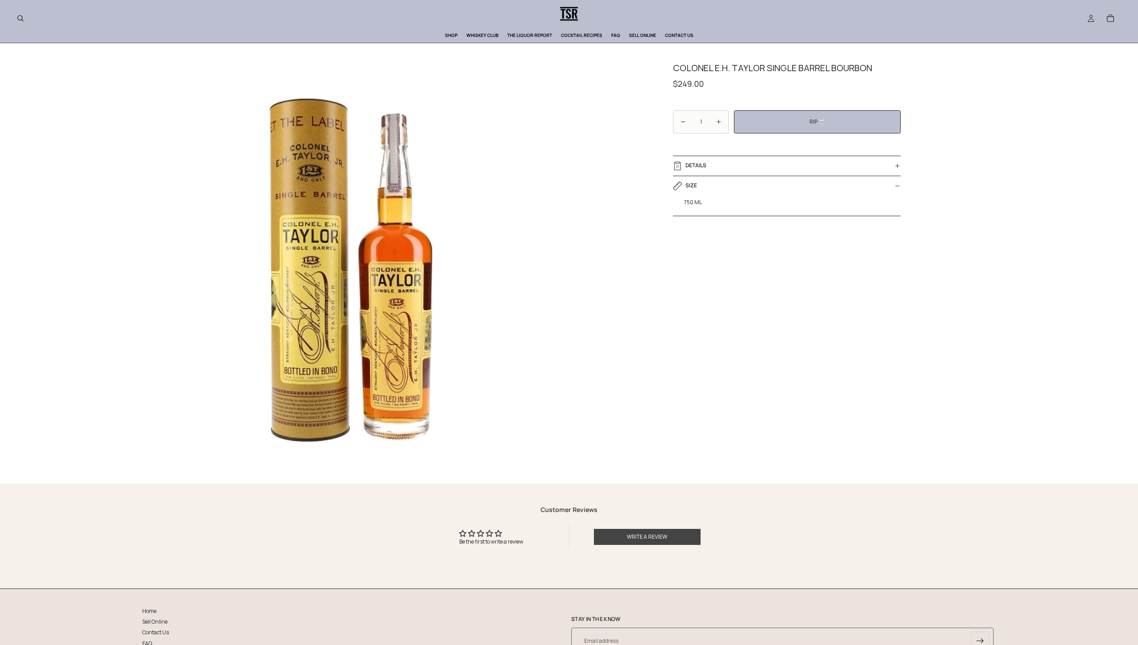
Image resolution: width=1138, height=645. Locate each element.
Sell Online (155, 622)
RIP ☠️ (817, 121)
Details (695, 165)
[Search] (20, 18)
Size (691, 185)
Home (149, 611)
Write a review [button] (647, 536)
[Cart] (1110, 18)
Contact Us (155, 633)
